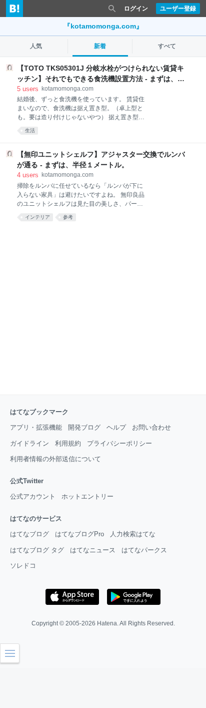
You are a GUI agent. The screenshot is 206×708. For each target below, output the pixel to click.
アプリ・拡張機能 (36, 427)
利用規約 (68, 443)
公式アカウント (33, 496)
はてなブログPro (79, 534)
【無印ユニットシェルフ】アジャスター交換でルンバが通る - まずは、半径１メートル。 (101, 159)
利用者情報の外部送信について (55, 459)
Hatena (107, 623)
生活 (30, 130)
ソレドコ (23, 565)
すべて (167, 46)
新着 (100, 46)
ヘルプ (116, 427)
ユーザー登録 (178, 8)
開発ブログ (84, 427)
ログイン (136, 8)
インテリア (37, 217)
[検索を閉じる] (112, 8)
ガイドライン (29, 443)
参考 (68, 217)
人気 (36, 46)
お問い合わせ (151, 427)
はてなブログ (29, 534)
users (27, 89)
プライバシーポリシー (119, 443)
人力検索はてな (133, 534)
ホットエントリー (88, 496)
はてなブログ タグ (37, 550)
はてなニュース (93, 550)
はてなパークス (144, 550)
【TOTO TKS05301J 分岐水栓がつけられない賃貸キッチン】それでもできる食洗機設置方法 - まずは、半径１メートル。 (100, 74)
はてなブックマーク (39, 412)
